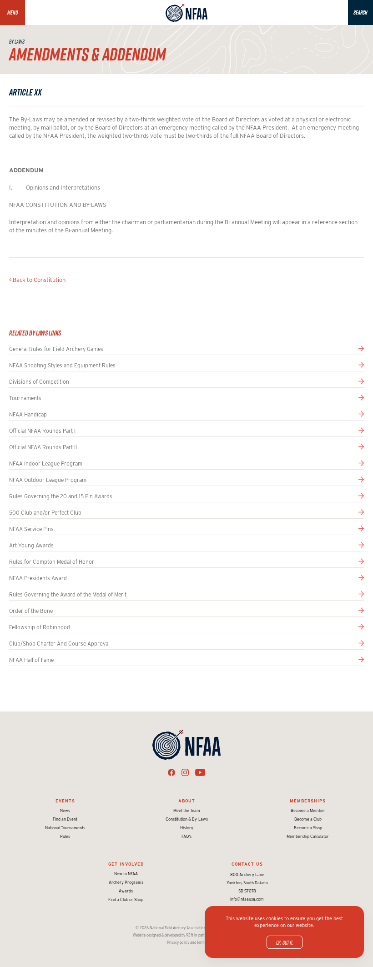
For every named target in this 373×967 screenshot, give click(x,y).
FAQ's (186, 836)
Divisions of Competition (39, 381)
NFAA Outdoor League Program (47, 479)
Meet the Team (186, 810)
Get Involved (126, 864)
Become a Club (308, 819)
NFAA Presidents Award (38, 578)
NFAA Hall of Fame (31, 659)
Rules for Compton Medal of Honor (51, 561)
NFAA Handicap (28, 414)
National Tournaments (65, 827)
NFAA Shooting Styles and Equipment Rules (62, 365)
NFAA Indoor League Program (45, 463)
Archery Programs (126, 882)
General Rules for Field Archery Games (56, 349)
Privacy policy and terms (187, 942)
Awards (126, 890)
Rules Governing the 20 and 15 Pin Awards (60, 496)
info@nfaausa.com (247, 899)
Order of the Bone (31, 610)
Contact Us (247, 864)
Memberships (308, 800)
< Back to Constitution (37, 279)
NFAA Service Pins (31, 529)
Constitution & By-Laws (187, 819)
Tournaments (25, 398)
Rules (65, 836)
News (65, 810)
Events (65, 800)
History (186, 827)
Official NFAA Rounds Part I (42, 430)
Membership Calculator (308, 836)
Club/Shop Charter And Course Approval (59, 643)
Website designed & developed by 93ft (163, 935)
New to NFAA (126, 873)
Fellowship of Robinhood (39, 627)
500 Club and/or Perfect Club (45, 512)
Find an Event (65, 819)
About (186, 800)
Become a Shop (308, 827)
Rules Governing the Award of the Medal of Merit (67, 594)
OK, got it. (284, 942)
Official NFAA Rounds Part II (43, 447)
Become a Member (308, 810)
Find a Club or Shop (125, 899)
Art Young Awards (31, 545)
